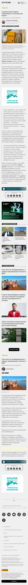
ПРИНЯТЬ (14, 581)
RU (22, 3)
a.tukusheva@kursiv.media (12, 23)
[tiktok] (19, 514)
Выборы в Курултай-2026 (10, 550)
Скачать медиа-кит (9, 546)
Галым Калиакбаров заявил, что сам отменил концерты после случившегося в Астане (13, 297)
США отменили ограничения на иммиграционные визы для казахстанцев (14, 323)
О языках (22, 176)
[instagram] (4, 514)
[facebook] (4, 520)
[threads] (24, 514)
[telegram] (9, 514)
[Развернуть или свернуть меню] (25, 3)
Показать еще (14, 349)
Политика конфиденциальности (13, 529)
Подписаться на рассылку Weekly (12, 505)
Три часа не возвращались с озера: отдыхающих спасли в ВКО (14, 271)
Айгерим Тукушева (12, 20)
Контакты (6, 540)
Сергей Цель (10, 369)
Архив (5, 533)
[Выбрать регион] (19, 3)
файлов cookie (13, 577)
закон (3, 26)
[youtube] (14, 514)
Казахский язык (9, 26)
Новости (5, 8)
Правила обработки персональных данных (13, 537)
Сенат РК (17, 26)
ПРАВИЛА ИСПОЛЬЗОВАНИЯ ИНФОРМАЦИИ (14, 543)
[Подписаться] (25, 507)
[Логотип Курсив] (6, 2)
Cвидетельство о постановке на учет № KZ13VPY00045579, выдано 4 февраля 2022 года (12, 562)
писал (15, 163)
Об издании (7, 526)
